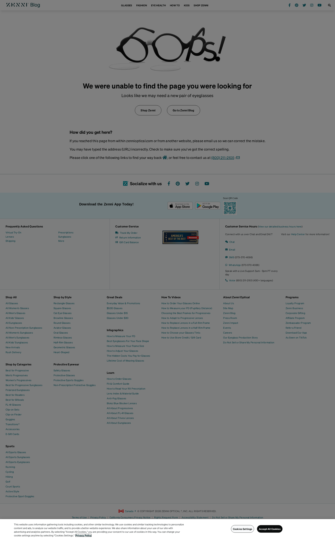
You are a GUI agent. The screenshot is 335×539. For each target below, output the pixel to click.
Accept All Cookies (270, 528)
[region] (167, 529)
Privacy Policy (83, 535)
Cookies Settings (242, 528)
